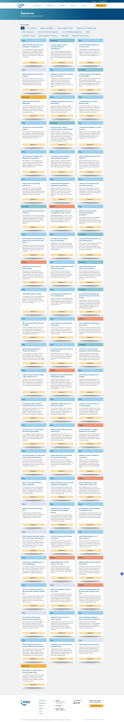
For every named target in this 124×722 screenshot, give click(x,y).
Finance (88, 32)
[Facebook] (76, 703)
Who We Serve (42, 700)
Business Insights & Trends (65, 28)
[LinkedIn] (74, 703)
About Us (41, 708)
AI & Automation (32, 28)
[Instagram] (79, 703)
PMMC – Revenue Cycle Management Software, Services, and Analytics (39, 719)
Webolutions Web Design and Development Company (93, 719)
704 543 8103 (58, 705)
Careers (94, 1)
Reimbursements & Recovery (80, 36)
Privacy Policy (67, 719)
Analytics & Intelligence (47, 28)
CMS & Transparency (28, 32)
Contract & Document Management (47, 32)
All (22, 28)
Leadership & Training (28, 36)
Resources (41, 705)
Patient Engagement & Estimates (48, 36)
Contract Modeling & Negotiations (72, 32)
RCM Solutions (42, 703)
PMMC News (65, 36)
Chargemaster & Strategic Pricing (86, 28)
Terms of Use (61, 719)
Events (40, 710)
